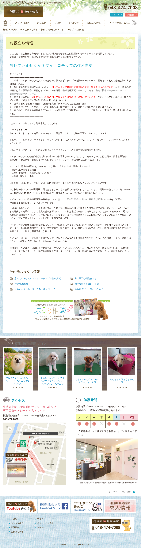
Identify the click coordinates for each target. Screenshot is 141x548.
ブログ (57, 22)
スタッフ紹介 (22, 22)
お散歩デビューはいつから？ (89, 289)
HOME (14, 519)
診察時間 (130, 15)
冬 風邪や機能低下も (86, 278)
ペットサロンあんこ (120, 22)
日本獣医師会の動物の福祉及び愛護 (84, 199)
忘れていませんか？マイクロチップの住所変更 (37, 278)
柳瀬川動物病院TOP (12, 29)
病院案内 (42, 22)
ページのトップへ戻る (119, 492)
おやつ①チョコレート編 (87, 284)
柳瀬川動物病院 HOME (5, 23)
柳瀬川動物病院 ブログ (31, 343)
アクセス (115, 15)
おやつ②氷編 (21, 284)
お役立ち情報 (94, 22)
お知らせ (73, 22)
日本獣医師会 (25, 90)
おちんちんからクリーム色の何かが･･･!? (34, 289)
